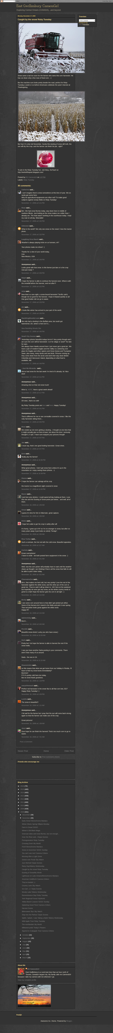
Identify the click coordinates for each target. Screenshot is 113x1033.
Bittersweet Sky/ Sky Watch (32, 911)
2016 (22, 786)
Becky (24, 600)
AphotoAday (26, 618)
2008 (22, 812)
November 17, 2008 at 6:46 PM (33, 363)
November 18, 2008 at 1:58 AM (33, 516)
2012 (22, 799)
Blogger (69, 1021)
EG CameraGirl (33, 969)
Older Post (69, 751)
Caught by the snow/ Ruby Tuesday (35, 869)
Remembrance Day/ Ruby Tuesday (35, 895)
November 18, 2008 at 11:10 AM (33, 660)
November (26, 818)
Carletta (25, 550)
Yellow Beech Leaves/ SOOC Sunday (35, 902)
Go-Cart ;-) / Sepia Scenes (32, 889)
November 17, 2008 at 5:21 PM (33, 203)
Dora (23, 454)
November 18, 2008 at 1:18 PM (33, 681)
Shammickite (27, 665)
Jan (23, 442)
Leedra (24, 699)
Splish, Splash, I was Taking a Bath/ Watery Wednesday (42, 918)
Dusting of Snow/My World (31, 873)
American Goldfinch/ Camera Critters (35, 879)
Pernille (25, 629)
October (25, 935)
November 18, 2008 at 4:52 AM (33, 574)
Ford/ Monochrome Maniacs (32, 847)
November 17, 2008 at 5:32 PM (33, 221)
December (26, 815)
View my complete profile (27, 980)
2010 (22, 805)
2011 (22, 802)
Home (46, 751)
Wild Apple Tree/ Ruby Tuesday (33, 921)
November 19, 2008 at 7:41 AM (33, 737)
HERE (30, 389)
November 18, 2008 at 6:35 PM (33, 694)
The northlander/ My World (32, 924)
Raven (24, 494)
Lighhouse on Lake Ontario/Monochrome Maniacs (40, 876)
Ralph (24, 278)
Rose (23, 427)
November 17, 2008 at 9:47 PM (33, 449)
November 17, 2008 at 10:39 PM (33, 473)
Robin (24, 521)
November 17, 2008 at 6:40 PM (33, 331)
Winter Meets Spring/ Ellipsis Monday (35, 824)
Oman (24, 510)
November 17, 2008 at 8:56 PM (33, 422)
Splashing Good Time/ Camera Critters (36, 905)
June (24, 948)
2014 (22, 792)
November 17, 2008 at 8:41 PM (33, 408)
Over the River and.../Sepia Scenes (35, 837)
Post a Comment (26, 742)
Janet (24, 728)
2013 (22, 796)
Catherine (25, 190)
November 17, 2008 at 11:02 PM (33, 489)
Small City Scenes (29, 336)
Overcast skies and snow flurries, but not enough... (40, 834)
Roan (24, 208)
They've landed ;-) (28, 882)
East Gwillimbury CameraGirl (37, 6)
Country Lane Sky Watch (31, 885)
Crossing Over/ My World (31, 843)
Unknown (25, 226)
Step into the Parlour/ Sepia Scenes (35, 915)
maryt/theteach (27, 686)
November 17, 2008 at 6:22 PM (33, 286)
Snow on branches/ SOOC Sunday (34, 850)
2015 (22, 789)
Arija (23, 291)
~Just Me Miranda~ (29, 368)
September (26, 938)
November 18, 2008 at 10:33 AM (33, 635)
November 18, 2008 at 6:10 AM (33, 595)
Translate (85, 24)
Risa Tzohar (26, 539)
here (44, 405)
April (24, 954)
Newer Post (23, 751)
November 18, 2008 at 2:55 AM (33, 534)
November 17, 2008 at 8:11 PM (33, 377)
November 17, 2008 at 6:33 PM (33, 302)
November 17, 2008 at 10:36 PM (33, 460)
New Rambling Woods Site (31, 328)
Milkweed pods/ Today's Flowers (33, 928)
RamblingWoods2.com (30, 318)
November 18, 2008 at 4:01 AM (33, 559)
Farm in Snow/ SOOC (30, 827)
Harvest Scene (27, 908)
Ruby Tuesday (29, 180)
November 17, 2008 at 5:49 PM (33, 259)
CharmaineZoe (27, 579)
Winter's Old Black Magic (31, 830)
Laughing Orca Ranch (30, 239)
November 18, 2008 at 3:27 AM (33, 545)
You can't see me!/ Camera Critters (35, 853)
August (25, 941)
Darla (24, 640)
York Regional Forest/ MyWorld (33, 898)
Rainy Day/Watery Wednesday (33, 866)
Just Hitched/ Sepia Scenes (32, 863)
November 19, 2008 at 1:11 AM (33, 705)
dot (23, 307)
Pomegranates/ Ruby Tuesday (33, 840)
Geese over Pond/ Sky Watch (33, 860)
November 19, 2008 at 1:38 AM (33, 723)
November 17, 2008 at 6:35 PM (33, 313)
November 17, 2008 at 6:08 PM (33, 273)
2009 (22, 809)
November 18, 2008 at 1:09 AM (33, 505)
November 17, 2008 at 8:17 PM (33, 393)
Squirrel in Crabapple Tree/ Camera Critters (38, 931)
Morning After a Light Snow (32, 856)
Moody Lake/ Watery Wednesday (34, 892)
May (24, 951)
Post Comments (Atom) (51, 757)
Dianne (24, 478)
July (24, 945)
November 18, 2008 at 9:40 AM (33, 624)
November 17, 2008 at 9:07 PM (33, 438)
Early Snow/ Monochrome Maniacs (34, 821)
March (25, 958)
